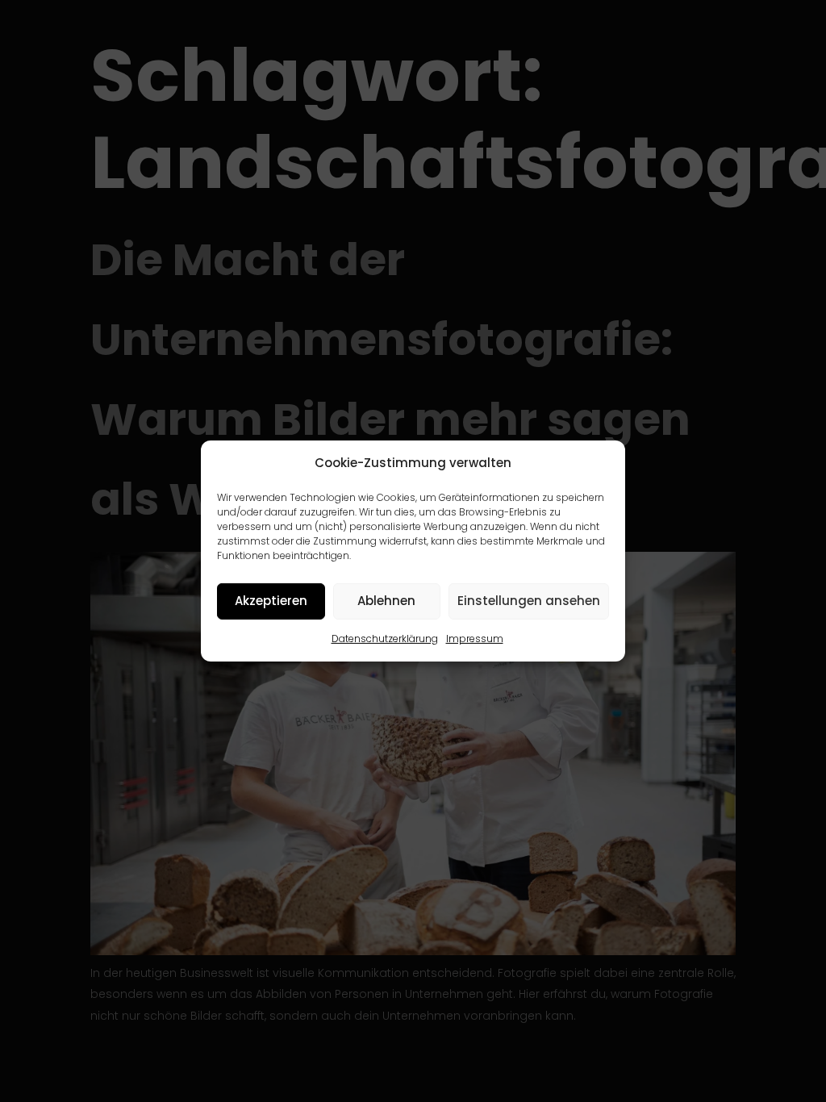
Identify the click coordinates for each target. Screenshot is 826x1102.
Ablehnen (386, 600)
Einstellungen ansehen (528, 600)
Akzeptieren (271, 600)
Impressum (474, 638)
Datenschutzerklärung (385, 638)
